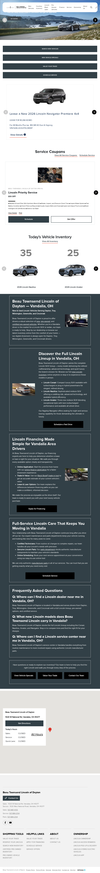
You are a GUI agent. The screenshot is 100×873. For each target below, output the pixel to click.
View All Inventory (50, 241)
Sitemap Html (56, 870)
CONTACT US (55, 842)
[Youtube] (10, 822)
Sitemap (48, 870)
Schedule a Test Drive (63, 424)
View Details (17, 135)
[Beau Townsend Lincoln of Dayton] (15, 7)
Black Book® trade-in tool (48, 476)
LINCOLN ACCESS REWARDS (84, 842)
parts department (47, 549)
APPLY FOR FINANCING (35, 842)
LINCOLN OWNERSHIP (82, 839)
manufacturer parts (40, 563)
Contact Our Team (76, 675)
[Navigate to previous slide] (2, 20)
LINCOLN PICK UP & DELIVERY (85, 846)
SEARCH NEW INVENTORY (13, 846)
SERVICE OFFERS (33, 849)
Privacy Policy (30, 870)
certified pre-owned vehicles (24, 324)
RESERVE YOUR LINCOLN (13, 842)
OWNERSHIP (81, 834)
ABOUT (54, 834)
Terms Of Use (40, 870)
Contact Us (13, 798)
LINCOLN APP (79, 855)
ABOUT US (54, 839)
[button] (50, 730)
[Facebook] (5, 822)
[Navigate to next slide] (98, 20)
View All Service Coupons (66, 155)
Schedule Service (87, 155)
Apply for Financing (36, 509)
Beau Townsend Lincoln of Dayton (14, 870)
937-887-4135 (13, 810)
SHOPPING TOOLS (13, 834)
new (38, 321)
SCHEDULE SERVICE (34, 846)
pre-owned (45, 321)
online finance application (36, 470)
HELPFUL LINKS (35, 834)
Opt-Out (72, 870)
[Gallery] (50, 20)
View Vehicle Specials (23, 675)
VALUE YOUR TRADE (11, 839)
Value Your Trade (50, 675)
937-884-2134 (14, 813)
